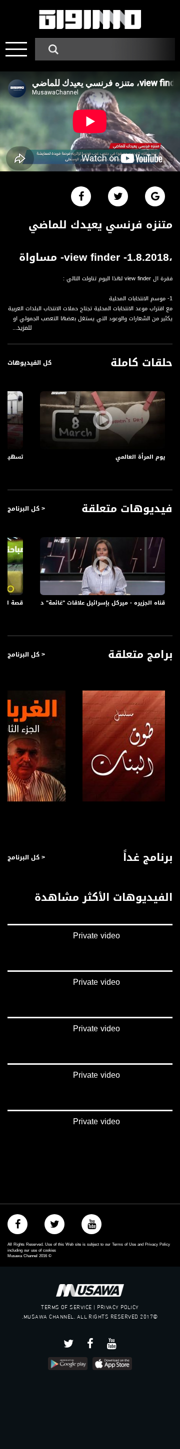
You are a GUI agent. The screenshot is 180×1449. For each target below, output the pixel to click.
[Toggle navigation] (16, 49)
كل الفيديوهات (30, 362)
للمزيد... (22, 328)
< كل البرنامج (26, 508)
